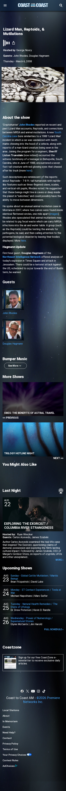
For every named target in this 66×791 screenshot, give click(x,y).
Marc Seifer (41, 595)
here (28, 170)
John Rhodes (20, 55)
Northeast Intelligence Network (22, 256)
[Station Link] (33, 5)
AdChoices (9, 766)
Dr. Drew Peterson (21, 610)
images (54, 213)
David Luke (37, 581)
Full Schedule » (53, 629)
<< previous (11, 417)
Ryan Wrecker (25, 534)
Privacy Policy (10, 743)
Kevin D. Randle (41, 610)
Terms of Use (10, 749)
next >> (58, 458)
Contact (7, 738)
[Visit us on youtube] (33, 691)
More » (59, 560)
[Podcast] (60, 490)
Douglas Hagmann (39, 55)
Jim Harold (36, 624)
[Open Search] (60, 5)
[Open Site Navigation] (5, 5)
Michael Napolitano (21, 595)
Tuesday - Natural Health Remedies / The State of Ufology (34, 605)
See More (13, 365)
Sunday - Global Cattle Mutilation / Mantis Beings (34, 577)
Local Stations (11, 710)
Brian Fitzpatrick (20, 581)
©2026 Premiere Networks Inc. (41, 700)
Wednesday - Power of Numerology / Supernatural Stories (32, 620)
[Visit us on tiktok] (44, 691)
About (6, 715)
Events (6, 727)
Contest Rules (10, 760)
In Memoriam (10, 721)
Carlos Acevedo (21, 537)
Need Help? (9, 732)
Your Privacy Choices (14, 754)
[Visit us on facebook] (22, 691)
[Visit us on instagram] (38, 691)
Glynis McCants (19, 624)
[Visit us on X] (27, 691)
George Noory (24, 50)
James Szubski (40, 537)
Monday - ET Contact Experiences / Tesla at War (36, 591)
